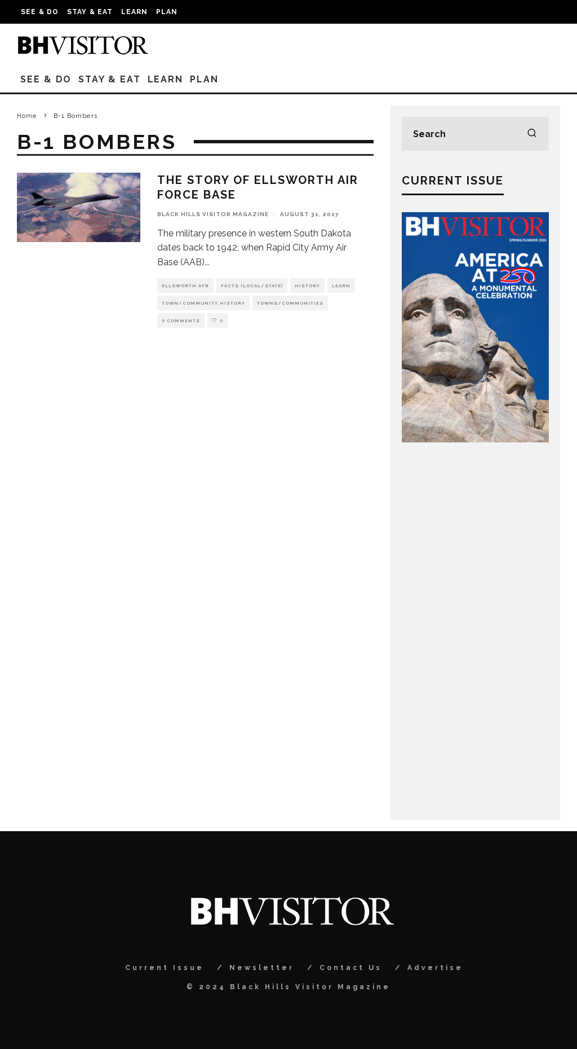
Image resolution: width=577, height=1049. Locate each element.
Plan (167, 12)
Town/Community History (203, 303)
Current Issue (164, 968)
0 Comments (181, 320)
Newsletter (261, 968)
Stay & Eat (90, 12)
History (307, 285)
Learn (134, 12)
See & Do (40, 12)
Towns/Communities (290, 303)
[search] (532, 134)
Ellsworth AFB (185, 285)
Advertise (435, 968)
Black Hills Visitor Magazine (213, 214)
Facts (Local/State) (252, 285)
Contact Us (350, 968)
